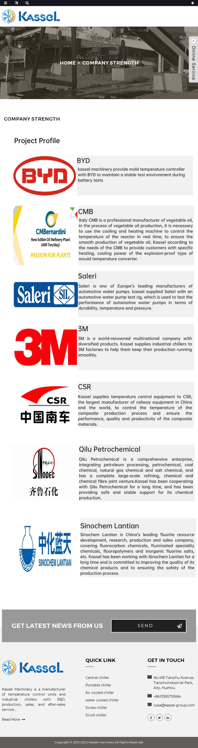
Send (145, 625)
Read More (11, 719)
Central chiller (97, 677)
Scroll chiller (95, 715)
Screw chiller (96, 707)
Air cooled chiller (99, 692)
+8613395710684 (167, 696)
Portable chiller (98, 685)
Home (68, 63)
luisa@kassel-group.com (174, 705)
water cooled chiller (102, 700)
